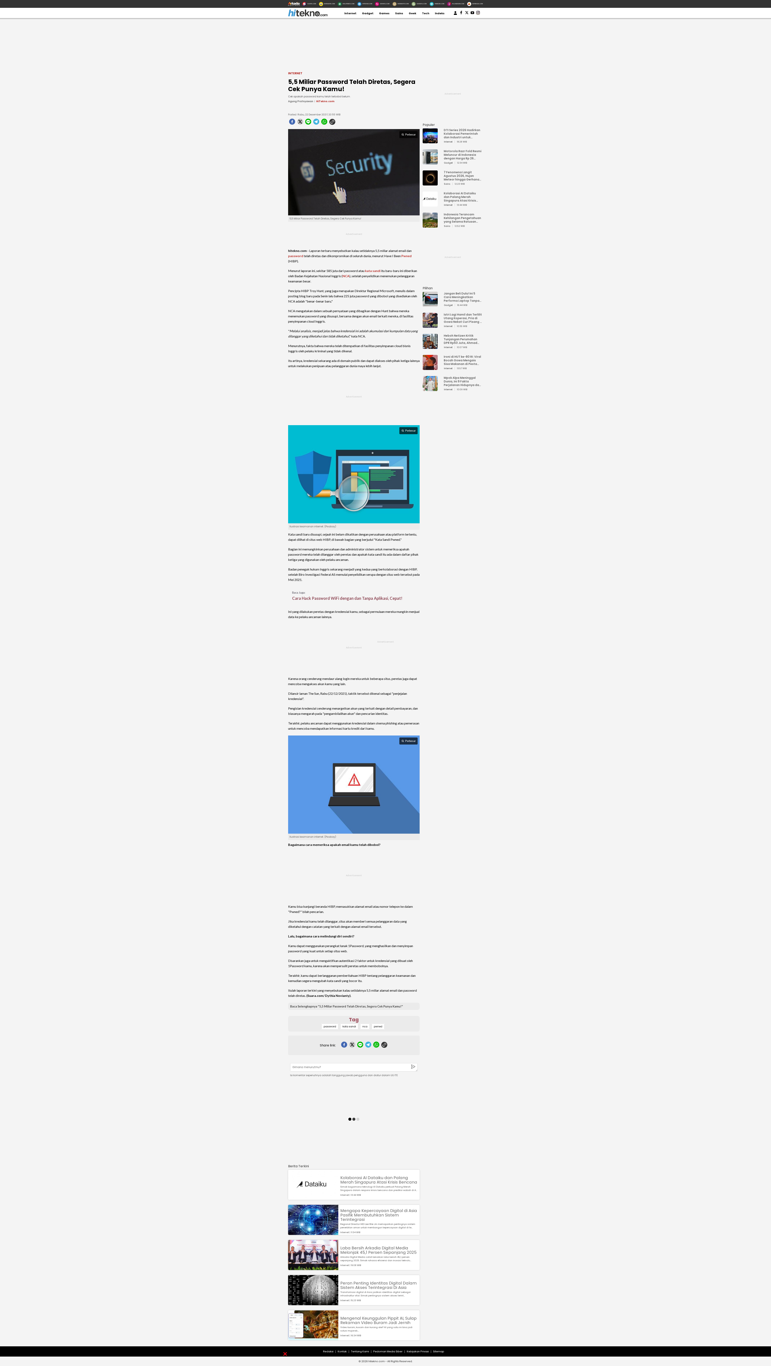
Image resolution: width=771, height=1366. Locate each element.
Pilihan (428, 288)
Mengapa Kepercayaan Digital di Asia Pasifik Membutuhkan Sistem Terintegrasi (378, 1215)
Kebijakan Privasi (418, 1351)
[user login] (455, 15)
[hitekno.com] (307, 15)
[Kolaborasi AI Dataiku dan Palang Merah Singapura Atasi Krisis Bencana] (313, 1198)
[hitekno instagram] (478, 13)
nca (364, 1026)
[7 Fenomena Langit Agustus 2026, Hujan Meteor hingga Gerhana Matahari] (430, 183)
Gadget (367, 13)
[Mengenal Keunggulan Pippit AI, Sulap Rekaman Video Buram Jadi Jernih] (313, 1338)
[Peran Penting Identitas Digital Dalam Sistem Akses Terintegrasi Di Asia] (313, 1303)
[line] (308, 123)
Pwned (406, 256)
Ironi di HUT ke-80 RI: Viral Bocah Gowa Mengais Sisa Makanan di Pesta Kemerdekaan (462, 360)
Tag (354, 1019)
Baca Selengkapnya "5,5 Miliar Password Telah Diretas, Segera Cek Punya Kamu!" (346, 1006)
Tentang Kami (360, 1351)
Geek (412, 13)
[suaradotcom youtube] (472, 13)
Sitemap (438, 1351)
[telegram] (316, 123)
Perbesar (410, 134)
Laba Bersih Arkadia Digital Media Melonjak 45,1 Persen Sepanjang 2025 (378, 1250)
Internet (350, 13)
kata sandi (372, 271)
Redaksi (328, 1351)
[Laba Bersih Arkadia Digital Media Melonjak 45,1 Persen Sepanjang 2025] (313, 1268)
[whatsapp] (324, 123)
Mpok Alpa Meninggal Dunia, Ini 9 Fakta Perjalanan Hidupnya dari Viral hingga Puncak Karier (462, 381)
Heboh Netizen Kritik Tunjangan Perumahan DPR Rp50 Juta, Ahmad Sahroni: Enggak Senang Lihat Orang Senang (461, 339)
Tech (425, 13)
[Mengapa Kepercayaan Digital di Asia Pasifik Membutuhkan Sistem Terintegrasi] (313, 1233)
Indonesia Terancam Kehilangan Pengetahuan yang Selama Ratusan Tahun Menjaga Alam (462, 218)
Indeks (440, 13)
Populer (429, 124)
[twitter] (300, 123)
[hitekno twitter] (467, 13)
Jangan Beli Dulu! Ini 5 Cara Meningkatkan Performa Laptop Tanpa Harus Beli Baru (461, 297)
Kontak (342, 1351)
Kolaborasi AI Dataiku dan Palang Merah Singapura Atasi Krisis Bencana (378, 1180)
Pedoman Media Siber (388, 1351)
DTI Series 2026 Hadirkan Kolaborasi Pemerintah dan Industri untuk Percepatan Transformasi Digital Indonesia (462, 133)
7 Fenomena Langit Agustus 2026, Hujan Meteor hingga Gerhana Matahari (461, 175)
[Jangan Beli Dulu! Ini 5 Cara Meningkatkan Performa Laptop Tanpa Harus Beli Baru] (430, 305)
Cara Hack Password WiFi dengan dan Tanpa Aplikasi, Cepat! (347, 598)
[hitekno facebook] (461, 13)
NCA (346, 276)
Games (384, 13)
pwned (378, 1026)
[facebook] (292, 123)
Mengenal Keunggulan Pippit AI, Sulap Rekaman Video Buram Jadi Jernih (378, 1320)
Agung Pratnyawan (300, 101)
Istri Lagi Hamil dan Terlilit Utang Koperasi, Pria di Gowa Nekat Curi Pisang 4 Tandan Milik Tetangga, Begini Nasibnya (463, 318)
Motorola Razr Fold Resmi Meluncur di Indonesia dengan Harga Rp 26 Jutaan (462, 154)
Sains (399, 13)
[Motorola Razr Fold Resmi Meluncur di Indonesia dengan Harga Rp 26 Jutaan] (430, 162)
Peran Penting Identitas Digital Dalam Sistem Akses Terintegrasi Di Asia (378, 1285)
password (295, 256)
